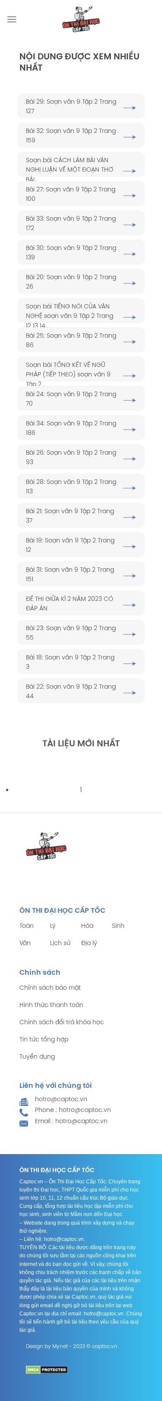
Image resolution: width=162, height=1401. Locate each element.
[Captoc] (81, 19)
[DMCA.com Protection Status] (47, 1369)
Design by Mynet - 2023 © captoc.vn (72, 1346)
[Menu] (11, 19)
